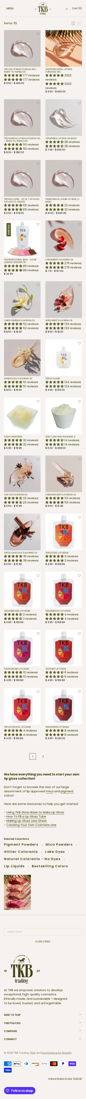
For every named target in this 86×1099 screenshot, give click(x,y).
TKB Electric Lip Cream (56, 553)
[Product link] (22, 62)
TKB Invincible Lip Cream (16, 669)
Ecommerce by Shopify (57, 1052)
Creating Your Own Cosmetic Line (31, 825)
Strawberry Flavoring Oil (59, 259)
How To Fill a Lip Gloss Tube (26, 816)
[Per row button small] (78, 23)
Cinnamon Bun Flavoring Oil (60, 494)
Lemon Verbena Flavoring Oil (19, 320)
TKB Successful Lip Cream (17, 727)
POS (32, 1052)
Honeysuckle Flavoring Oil (18, 378)
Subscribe (43, 941)
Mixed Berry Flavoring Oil (59, 320)
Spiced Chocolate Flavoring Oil (20, 553)
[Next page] (53, 756)
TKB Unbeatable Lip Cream (17, 611)
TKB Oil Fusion (52, 378)
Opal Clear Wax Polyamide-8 (60, 436)
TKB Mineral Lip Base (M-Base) (61, 138)
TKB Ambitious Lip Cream (57, 611)
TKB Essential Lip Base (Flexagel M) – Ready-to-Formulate (22, 139)
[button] (6, 8)
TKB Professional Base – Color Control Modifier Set (20, 261)
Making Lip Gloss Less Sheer (26, 821)
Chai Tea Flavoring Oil (16, 494)
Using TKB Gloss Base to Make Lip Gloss (35, 812)
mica (49, 791)
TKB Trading (21, 1052)
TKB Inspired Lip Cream (57, 727)
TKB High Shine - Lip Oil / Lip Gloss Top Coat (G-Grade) (21, 200)
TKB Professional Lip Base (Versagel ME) (58, 70)
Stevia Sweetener (13, 436)
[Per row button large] (73, 23)
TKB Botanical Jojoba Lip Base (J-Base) (62, 200)
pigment (67, 791)
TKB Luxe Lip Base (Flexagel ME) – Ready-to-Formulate (20, 70)
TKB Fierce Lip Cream (55, 669)
